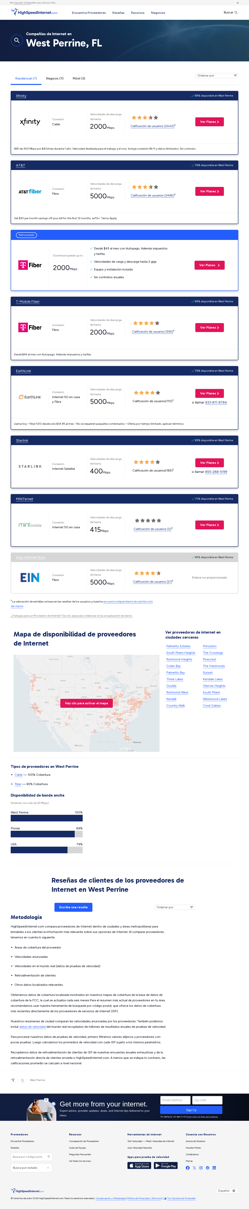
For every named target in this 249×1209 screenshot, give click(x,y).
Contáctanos (192, 1154)
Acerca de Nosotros (195, 1141)
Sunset (208, 672)
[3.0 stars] (145, 117)
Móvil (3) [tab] (79, 78)
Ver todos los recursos (80, 1161)
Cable (19, 775)
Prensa (189, 1161)
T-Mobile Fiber (28, 301)
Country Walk (175, 705)
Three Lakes (174, 679)
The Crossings (213, 653)
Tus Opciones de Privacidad (181, 1198)
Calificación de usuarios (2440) (152, 126)
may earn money (22, 2)
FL (22, 1080)
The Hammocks (214, 666)
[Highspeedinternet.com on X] (194, 1169)
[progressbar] (47, 818)
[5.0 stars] (156, 117)
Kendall (171, 699)
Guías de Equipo (77, 1147)
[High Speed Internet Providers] (34, 12)
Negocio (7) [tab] (54, 78)
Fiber (18, 784)
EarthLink (23, 371)
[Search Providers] (48, 1157)
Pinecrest (209, 659)
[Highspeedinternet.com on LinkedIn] (214, 1169)
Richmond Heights (179, 659)
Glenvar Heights (214, 686)
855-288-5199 (216, 472)
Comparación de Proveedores (84, 1141)
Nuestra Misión (193, 1147)
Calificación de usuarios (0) (152, 529)
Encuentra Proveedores (89, 13)
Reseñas (118, 13)
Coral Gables (212, 705)
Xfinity (21, 96)
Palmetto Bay (175, 672)
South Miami (211, 692)
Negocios (158, 13)
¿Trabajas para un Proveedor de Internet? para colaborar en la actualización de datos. (72, 615)
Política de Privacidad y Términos (144, 1198)
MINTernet (24, 499)
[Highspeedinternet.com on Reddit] (208, 1169)
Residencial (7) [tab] (26, 78)
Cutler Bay (173, 666)
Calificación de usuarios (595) (152, 331)
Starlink (22, 440)
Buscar (229, 12)
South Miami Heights (180, 653)
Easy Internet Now (30, 557)
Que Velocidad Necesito (139, 1147)
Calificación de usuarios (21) (152, 581)
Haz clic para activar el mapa (86, 703)
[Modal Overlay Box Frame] (124, 1107)
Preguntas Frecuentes (80, 1154)
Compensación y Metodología (111, 1198)
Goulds (171, 686)
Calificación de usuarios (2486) (152, 195)
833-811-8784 (216, 402)
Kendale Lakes (213, 679)
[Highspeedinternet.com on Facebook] (188, 1169)
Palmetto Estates (178, 646)
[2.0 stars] (139, 117)
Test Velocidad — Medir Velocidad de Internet (150, 1141)
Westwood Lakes (215, 699)
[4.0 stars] (150, 117)
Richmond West (177, 692)
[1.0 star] (134, 117)
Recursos (138, 13)
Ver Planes (205, 122)
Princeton (210, 646)
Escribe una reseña (73, 907)
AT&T (20, 165)
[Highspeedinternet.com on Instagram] (201, 1169)
